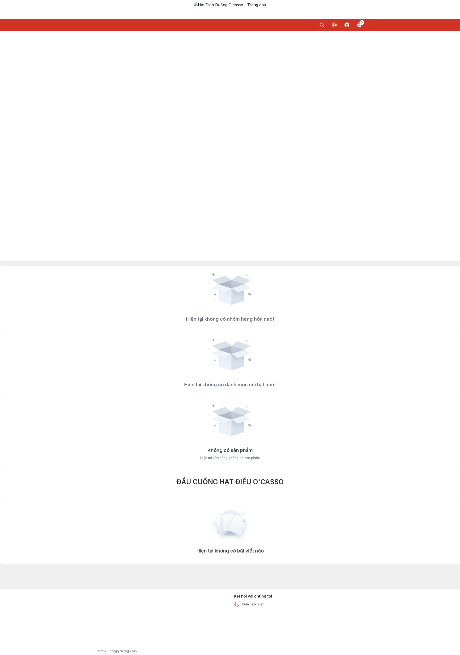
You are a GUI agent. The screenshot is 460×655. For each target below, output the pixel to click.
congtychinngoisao (123, 651)
